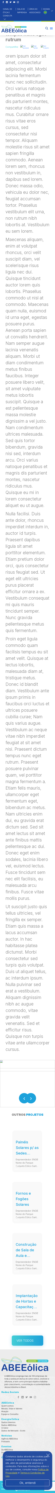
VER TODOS (25, 1340)
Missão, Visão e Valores (11, 1408)
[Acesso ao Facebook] (3, 2)
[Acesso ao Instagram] (18, 2)
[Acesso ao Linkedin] (7, 2)
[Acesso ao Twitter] (10, 2)
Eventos (6, 1446)
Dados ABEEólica (8, 1425)
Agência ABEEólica (9, 1439)
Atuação (4, 1411)
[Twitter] (35, 47)
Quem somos (7, 1406)
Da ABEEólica (7, 1450)
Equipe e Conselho (9, 1414)
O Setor (4, 1428)
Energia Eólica (10, 1419)
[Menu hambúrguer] (51, 28)
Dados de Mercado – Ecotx (13, 1431)
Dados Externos (8, 1422)
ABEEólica (7, 1402)
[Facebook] (24, 47)
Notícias (6, 1435)
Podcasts (5, 1441)
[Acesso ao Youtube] (14, 2)
